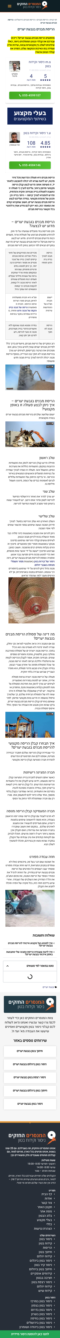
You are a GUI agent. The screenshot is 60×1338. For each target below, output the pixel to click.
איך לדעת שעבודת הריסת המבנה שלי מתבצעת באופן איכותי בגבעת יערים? (29, 953)
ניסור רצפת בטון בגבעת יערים (30, 1077)
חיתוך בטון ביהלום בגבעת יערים (30, 1090)
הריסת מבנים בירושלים (25, 19)
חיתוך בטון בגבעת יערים (30, 1051)
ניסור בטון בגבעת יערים (30, 1104)
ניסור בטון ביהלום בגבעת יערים (30, 1064)
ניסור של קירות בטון (44, 561)
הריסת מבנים (42, 19)
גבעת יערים (48, 987)
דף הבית (53, 19)
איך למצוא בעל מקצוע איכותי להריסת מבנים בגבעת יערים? (30, 944)
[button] (10, 6)
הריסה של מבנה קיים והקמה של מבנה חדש (23, 309)
